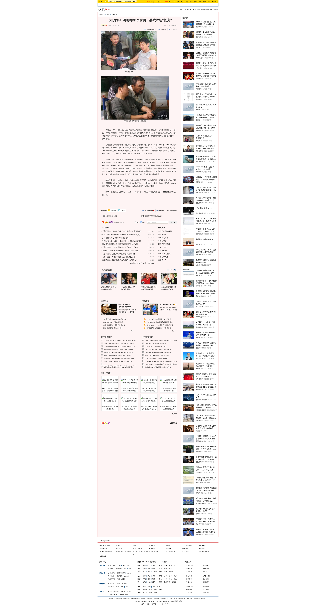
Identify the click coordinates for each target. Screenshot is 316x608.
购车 (144, 571)
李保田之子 (162, 260)
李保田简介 (162, 251)
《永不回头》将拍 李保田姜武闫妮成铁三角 (118, 257)
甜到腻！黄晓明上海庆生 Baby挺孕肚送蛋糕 (118, 367)
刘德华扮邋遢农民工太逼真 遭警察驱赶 (158, 349)
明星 (109, 565)
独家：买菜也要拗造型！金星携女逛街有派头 (119, 343)
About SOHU (173, 598)
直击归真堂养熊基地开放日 (151, 216)
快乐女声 (152, 545)
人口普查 (202, 548)
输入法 (145, 592)
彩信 (160, 589)
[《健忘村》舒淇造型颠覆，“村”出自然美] (149, 381)
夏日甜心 (119, 545)
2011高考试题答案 (105, 551)
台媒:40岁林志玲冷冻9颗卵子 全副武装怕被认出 (161, 364)
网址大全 (189, 582)
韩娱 (122, 587)
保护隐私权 (164, 598)
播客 (191, 2)
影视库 (116, 591)
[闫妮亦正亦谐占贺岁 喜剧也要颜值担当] (110, 399)
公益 (149, 565)
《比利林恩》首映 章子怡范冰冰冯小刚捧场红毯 (120, 340)
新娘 (149, 576)
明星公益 (111, 584)
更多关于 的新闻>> (142, 263)
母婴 (144, 576)
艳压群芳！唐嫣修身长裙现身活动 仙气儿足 (118, 352)
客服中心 (149, 598)
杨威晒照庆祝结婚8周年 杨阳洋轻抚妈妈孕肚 (119, 349)
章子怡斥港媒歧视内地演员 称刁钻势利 (158, 352)
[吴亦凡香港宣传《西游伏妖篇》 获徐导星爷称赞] (110, 381)
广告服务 (142, 598)
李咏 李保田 (162, 247)
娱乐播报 (111, 568)
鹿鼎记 (145, 589)
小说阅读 (206, 592)
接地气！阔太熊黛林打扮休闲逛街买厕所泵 (118, 361)
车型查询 (206, 587)
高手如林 (169, 548)
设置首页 (112, 598)
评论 (153, 565)
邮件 (195, 2)
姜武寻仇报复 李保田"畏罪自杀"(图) (115, 238)
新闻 (139, 565)
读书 (165, 579)
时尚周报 (119, 576)
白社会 (123, 211)
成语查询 (189, 571)
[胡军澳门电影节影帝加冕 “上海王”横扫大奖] (168, 399)
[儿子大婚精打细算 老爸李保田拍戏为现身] (169, 278)
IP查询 (205, 571)
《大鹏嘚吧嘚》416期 (167, 304)
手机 (149, 582)
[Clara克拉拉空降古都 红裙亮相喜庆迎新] (168, 381)
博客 (200, 2)
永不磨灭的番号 (104, 545)
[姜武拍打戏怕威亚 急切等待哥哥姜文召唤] (149, 278)
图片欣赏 (206, 579)
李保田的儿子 (163, 238)
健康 (149, 579)
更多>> (174, 414)
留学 (170, 576)
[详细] (132, 312)
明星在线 (111, 576)
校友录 (174, 582)
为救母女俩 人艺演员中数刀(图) (155, 346)
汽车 (173, 2)
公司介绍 (182, 598)
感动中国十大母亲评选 (123, 551)
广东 (158, 587)
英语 (175, 576)
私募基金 (152, 548)
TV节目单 (189, 589)
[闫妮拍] (109, 278)
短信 (150, 589)
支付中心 (128, 598)
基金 (153, 568)
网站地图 (189, 598)
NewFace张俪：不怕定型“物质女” (114, 322)
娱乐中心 (102, 562)
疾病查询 (189, 579)
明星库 (110, 591)
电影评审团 (111, 579)
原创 (170, 579)
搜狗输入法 (189, 565)
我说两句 (215, 2)
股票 (144, 568)
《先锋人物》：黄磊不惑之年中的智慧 (158, 319)
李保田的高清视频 (165, 231)
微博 (204, 2)
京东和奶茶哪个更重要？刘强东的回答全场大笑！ (120, 346)
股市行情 (189, 576)
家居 (149, 571)
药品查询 (206, 568)
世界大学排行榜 (204, 551)
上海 (153, 587)
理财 (149, 568)
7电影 (134, 545)
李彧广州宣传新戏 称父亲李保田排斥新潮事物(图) (121, 234)
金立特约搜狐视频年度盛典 (204, 9)
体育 (152, 2)
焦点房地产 (128, 1)
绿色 (175, 579)
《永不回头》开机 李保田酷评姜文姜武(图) (118, 254)
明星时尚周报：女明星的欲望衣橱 (114, 325)
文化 (160, 579)
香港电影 (125, 584)
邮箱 (149, 587)
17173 (122, 1)
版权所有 (179, 601)
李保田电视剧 (163, 257)
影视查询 (189, 568)
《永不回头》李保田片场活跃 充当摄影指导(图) (120, 247)
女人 (182, 2)
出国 (165, 576)
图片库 (129, 591)
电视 (108, 15)
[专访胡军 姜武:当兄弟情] (129, 278)
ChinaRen (116, 1)
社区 (125, 568)
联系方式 (157, 598)
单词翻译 (206, 582)
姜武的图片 (162, 234)
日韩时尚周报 (107, 328)
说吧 (155, 592)
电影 (114, 565)
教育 (160, 576)
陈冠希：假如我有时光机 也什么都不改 (158, 367)
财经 (139, 568)
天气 (144, 579)
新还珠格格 (103, 548)
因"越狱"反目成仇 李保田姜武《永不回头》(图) (120, 251)
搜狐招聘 (135, 598)
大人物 (129, 573)
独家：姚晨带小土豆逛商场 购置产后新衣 (117, 355)
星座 (153, 576)
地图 (150, 592)
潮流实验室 (121, 573)
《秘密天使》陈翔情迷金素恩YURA (114, 319)
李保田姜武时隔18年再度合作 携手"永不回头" (119, 260)
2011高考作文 (170, 551)
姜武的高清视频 (164, 244)
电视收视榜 (121, 579)
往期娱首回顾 (123, 594)
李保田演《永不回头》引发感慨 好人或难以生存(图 (121, 241)
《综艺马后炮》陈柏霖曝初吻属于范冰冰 (159, 322)
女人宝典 (206, 589)
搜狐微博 (113, 211)
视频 (186, 2)
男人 (153, 582)
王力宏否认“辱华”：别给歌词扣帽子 (157, 358)
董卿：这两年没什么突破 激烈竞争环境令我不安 (161, 340)
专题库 (123, 591)
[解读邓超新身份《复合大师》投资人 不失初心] (149, 399)
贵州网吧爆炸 (153, 551)
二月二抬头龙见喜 (110, 216)
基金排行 (206, 565)
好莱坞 (118, 584)
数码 (144, 582)
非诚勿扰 (185, 548)
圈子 (144, 587)
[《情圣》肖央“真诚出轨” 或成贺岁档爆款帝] (129, 399)
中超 (170, 565)
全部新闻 (197, 598)
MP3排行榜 (206, 576)
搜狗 (134, 1)
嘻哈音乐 (111, 587)
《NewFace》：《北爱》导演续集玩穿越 (159, 325)
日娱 (126, 587)
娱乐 (159, 2)
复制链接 (163, 29)
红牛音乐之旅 (189, 9)
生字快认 (189, 592)
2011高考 (185, 551)
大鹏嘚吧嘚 (111, 573)
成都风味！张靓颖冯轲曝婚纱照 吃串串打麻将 (119, 358)
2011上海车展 (137, 548)
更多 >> (133, 331)
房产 (178, 2)
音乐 (123, 565)
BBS (209, 2)
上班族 (168, 545)
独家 (117, 587)
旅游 (139, 579)
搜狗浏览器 (189, 587)
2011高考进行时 (187, 545)
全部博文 (204, 598)
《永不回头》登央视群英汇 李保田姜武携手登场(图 (121, 231)
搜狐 (110, 1)
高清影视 (119, 568)
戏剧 (128, 565)
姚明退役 (119, 548)
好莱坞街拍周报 (117, 328)
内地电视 (114, 15)
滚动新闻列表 (112, 594)
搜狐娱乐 (102, 15)
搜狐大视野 (202, 545)
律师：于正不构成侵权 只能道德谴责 (157, 355)
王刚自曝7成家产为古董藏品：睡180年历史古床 (161, 361)
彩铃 (155, 589)
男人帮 (215, 9)
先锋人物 (126, 576)
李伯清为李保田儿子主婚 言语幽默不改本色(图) (120, 244)
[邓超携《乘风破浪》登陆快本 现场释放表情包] (129, 381)
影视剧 (171, 571)
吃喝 (153, 579)
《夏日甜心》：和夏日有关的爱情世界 (158, 328)
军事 (144, 565)
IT (170, 2)
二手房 (154, 571)
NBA (165, 565)
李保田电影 (162, 241)
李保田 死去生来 (164, 254)
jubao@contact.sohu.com (166, 604)
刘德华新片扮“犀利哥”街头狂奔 (155, 343)
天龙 (139, 589)
